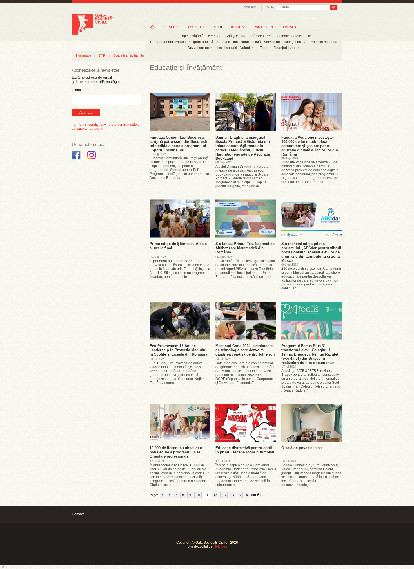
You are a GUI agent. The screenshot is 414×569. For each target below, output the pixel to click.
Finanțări (280, 48)
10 (198, 495)
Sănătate (223, 42)
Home (152, 27)
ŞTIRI (217, 27)
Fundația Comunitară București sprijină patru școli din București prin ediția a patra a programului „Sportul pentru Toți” (178, 143)
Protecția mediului (323, 42)
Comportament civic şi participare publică (181, 42)
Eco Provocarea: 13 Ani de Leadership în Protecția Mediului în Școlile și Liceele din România (178, 350)
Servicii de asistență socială (285, 42)
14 (232, 495)
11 (206, 495)
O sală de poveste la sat (302, 448)
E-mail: (77, 90)
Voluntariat (248, 48)
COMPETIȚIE (196, 27)
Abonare (86, 112)
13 (224, 495)
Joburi (295, 48)
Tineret (265, 48)
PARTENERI (263, 27)
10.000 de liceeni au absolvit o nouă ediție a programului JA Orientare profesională (176, 452)
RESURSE (238, 27)
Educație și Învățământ (128, 55)
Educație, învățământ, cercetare (198, 36)
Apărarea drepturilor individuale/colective (281, 36)
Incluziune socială (247, 42)
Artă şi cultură (236, 36)
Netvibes (220, 546)
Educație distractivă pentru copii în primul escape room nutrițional (244, 450)
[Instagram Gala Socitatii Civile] (92, 159)
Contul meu (249, 7)
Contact (78, 514)
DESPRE (171, 27)
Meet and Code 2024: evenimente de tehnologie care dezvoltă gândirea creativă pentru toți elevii (245, 350)
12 (215, 495)
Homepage (83, 55)
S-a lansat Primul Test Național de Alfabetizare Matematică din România (245, 248)
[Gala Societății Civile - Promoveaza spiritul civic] (94, 33)
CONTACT (289, 27)
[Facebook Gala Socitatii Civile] (77, 159)
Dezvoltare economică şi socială (212, 48)
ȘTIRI (102, 55)
